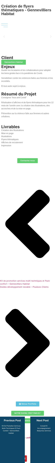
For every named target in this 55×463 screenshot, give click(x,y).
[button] (4, 36)
